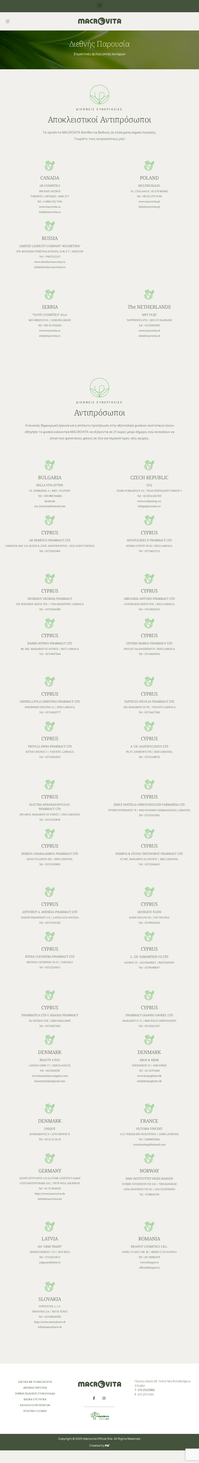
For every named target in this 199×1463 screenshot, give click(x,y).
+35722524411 (52, 967)
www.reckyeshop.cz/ (149, 501)
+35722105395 (52, 922)
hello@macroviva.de (50, 1199)
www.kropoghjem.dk (149, 1076)
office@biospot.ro (149, 1267)
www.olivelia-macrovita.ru (49, 262)
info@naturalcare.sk (50, 1327)
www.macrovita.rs (49, 330)
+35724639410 (151, 654)
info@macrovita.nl (149, 336)
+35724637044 (52, 654)
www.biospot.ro (149, 1262)
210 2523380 (146, 1390)
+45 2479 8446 (152, 1070)
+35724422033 (52, 757)
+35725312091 (151, 815)
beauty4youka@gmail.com (49, 1081)
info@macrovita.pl (149, 206)
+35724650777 (52, 712)
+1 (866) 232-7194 (52, 201)
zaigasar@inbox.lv (50, 1262)
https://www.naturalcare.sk (49, 1322)
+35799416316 (151, 922)
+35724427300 (151, 712)
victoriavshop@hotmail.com (149, 1144)
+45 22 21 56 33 (52, 1139)
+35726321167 (151, 1026)
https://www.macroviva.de (50, 1193)
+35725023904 (52, 551)
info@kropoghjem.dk (149, 1081)
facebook (50, 501)
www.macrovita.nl (149, 330)
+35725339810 (52, 864)
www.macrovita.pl (149, 201)
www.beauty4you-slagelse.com (50, 1076)
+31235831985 (152, 325)
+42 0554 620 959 (151, 496)
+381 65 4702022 (52, 325)
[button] (99, 5)
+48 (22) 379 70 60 (151, 196)
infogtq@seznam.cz (149, 506)
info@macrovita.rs (50, 336)
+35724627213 (151, 551)
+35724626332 (151, 609)
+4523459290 (52, 1070)
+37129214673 (52, 1257)
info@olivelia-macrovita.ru (49, 267)
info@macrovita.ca (50, 212)
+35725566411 (152, 864)
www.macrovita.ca (50, 206)
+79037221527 (52, 256)
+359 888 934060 (52, 496)
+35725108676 (151, 757)
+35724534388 (52, 609)
